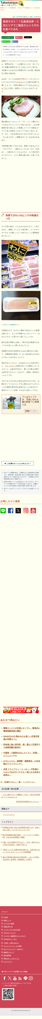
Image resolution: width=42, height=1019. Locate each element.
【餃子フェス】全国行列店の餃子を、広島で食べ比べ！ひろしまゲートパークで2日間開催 (21, 851)
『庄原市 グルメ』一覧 (12, 782)
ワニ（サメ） (10, 366)
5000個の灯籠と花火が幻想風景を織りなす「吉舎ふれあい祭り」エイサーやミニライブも (21, 829)
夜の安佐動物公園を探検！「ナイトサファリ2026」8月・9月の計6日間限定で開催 (21, 836)
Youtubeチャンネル (10, 939)
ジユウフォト (8, 962)
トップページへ (29, 782)
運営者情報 (7, 955)
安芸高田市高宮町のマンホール (27, 802)
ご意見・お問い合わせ (11, 943)
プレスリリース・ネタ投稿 (13, 946)
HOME (6, 917)
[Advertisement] (21, 184)
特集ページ (7, 920)
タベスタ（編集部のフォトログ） (15, 936)
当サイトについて (10, 949)
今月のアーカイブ (10, 933)
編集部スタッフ (9, 952)
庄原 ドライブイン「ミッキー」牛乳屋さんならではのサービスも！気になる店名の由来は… (21, 772)
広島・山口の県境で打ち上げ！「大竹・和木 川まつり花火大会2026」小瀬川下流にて (21, 843)
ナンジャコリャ (9, 815)
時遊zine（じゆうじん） (12, 958)
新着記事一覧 (8, 927)
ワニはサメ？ (20, 82)
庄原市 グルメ (19, 37)
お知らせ (20, 949)
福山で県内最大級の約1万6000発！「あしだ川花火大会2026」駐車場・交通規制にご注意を (21, 858)
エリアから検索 (9, 923)
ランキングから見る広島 (12, 930)
